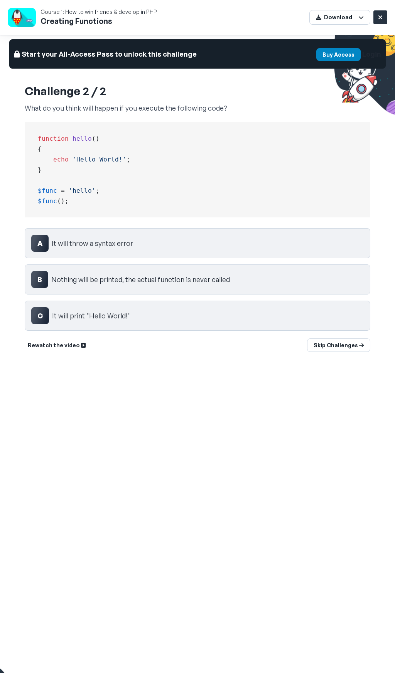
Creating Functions (76, 21)
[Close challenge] (380, 17)
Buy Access (338, 54)
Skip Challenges (336, 345)
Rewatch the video (54, 345)
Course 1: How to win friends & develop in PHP (99, 11)
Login (371, 54)
